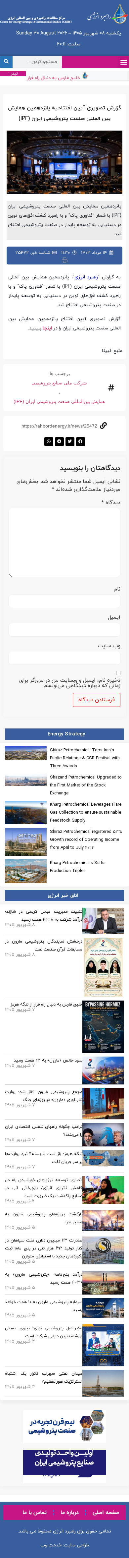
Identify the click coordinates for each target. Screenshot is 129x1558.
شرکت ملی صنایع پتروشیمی (59, 382)
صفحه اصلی (106, 1512)
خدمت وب (51, 1545)
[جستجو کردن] (6, 62)
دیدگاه (111, 502)
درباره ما (70, 1512)
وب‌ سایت (109, 646)
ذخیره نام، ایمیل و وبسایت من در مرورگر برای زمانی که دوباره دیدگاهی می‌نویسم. (69, 683)
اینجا (47, 328)
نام (117, 589)
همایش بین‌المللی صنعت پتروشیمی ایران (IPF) (59, 401)
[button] (123, 62)
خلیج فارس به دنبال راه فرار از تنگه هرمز (45, 78)
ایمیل (114, 617)
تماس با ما (34, 1512)
